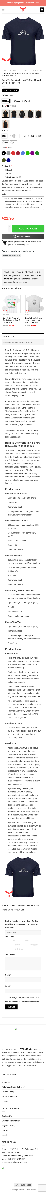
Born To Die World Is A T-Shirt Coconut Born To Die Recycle (11, 320)
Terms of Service (9, 1096)
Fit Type (5, 95)
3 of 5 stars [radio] (10, 945)
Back (9, 174)
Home (4, 71)
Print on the (7, 166)
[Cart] (42, 9)
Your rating (10, 936)
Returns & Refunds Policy (13, 1087)
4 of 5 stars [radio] (25, 945)
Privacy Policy (8, 1092)
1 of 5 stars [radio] (8, 940)
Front (9, 170)
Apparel (13, 71)
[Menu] (3, 10)
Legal (4, 1135)
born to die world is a (11, 255)
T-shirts (24, 71)
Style (5, 106)
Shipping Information (11, 1121)
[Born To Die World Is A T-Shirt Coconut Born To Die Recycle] (12, 304)
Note (4, 194)
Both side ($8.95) (14, 177)
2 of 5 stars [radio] (20, 940)
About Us (6, 1082)
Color (4, 148)
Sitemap (5, 1101)
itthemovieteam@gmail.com (20, 1156)
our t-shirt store (31, 430)
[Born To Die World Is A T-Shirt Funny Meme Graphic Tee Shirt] (34, 304)
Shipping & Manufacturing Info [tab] (17, 342)
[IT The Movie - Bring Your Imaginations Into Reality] (23, 9)
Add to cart (28, 228)
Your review (10, 954)
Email (8, 986)
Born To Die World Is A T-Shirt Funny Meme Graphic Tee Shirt (33, 320)
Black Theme (37, 71)
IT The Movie (26, 1049)
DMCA (5, 1130)
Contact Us (7, 1116)
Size (4, 130)
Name (8, 975)
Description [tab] (8, 336)
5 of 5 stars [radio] (10, 949)
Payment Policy (9, 1125)
